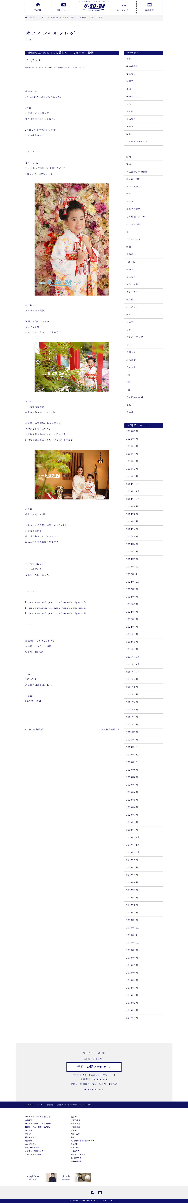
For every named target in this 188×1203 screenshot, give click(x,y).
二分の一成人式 (134, 337)
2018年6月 (132, 973)
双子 (128, 194)
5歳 (128, 382)
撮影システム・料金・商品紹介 (38, 1127)
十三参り (131, 119)
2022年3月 (132, 634)
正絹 (128, 89)
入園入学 (131, 352)
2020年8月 (132, 777)
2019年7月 (132, 875)
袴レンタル (132, 292)
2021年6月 (132, 702)
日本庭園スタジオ (135, 217)
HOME (38, 10)
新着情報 (28, 1141)
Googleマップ (94, 1089)
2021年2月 (132, 732)
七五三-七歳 (76, 1120)
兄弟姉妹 (131, 254)
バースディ (132, 307)
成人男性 (74, 1144)
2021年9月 (132, 679)
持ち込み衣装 (133, 209)
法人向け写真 (76, 1158)
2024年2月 (132, 469)
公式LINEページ (32, 1148)
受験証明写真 (76, 1161)
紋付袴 (129, 299)
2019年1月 (132, 920)
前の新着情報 (34, 729)
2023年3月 (132, 551)
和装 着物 (132, 284)
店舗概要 (149, 10)
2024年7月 (132, 431)
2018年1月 (132, 1010)
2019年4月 (132, 897)
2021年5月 (132, 709)
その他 (129, 412)
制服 (128, 247)
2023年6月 (132, 529)
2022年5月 (132, 619)
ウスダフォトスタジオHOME (37, 1117)
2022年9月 (132, 589)
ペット (129, 149)
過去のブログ (30, 1137)
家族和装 (131, 74)
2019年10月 (133, 852)
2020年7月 (132, 785)
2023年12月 (133, 484)
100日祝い (132, 262)
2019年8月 (132, 867)
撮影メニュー (63, 10)
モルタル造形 (133, 224)
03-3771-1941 (96, 1059)
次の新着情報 (109, 729)
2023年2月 (132, 559)
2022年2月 (132, 642)
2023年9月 (132, 506)
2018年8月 (132, 958)
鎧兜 (128, 156)
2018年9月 (132, 950)
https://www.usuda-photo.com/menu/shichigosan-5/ (55, 608)
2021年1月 (132, 740)
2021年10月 (133, 672)
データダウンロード (33, 1154)
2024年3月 (132, 461)
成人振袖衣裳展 (134, 397)
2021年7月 (132, 694)
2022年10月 (133, 582)
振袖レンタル (133, 96)
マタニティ (75, 1148)
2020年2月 (132, 822)
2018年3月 (132, 995)
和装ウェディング (78, 1154)
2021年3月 (132, 724)
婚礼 (128, 314)
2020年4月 (132, 807)
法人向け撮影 (133, 179)
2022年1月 (132, 649)
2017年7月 (132, 1018)
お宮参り (131, 277)
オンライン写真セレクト (35, 1151)
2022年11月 (133, 574)
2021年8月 (132, 687)
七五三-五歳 (76, 1124)
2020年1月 (132, 830)
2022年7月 (132, 604)
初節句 (129, 269)
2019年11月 (133, 845)
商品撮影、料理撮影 (137, 172)
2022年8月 (132, 597)
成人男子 (131, 360)
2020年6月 (132, 792)
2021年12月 (133, 657)
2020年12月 (133, 747)
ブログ (28, 1134)
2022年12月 (133, 567)
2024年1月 (132, 476)
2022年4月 (132, 627)
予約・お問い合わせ (93, 1067)
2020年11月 (133, 755)
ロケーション (133, 239)
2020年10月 (133, 762)
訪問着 (129, 81)
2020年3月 (132, 815)
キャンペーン (133, 187)
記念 (128, 134)
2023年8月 (132, 514)
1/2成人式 (75, 1151)
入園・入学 (75, 1134)
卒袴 (128, 104)
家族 (128, 329)
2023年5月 (132, 536)
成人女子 (131, 367)
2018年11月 (133, 935)
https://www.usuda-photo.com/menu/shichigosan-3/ (55, 613)
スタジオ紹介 (30, 1144)
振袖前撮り (132, 66)
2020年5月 (132, 800)
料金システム (124, 10)
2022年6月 (132, 612)
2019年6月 (132, 882)
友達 (128, 164)
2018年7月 (132, 965)
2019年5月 (132, 890)
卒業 (128, 344)
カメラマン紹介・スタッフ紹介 (38, 1124)
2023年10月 (133, 499)
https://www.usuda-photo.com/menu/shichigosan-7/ (55, 602)
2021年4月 (132, 717)
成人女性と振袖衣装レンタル (82, 1141)
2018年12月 (133, 928)
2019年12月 (133, 837)
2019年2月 (132, 912)
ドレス (129, 202)
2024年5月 (132, 446)
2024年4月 (132, 454)
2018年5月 (132, 980)
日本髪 (129, 111)
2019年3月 (132, 905)
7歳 (128, 390)
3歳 (128, 375)
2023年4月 (132, 544)
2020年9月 (132, 770)
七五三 (129, 405)
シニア (129, 322)
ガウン (129, 59)
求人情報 (28, 1131)
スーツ (129, 126)
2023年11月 (133, 491)
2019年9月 (132, 860)
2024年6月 (132, 439)
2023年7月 (132, 521)
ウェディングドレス (137, 141)
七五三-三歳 (76, 1127)
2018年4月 (132, 988)
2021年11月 (133, 664)
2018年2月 (132, 1003)
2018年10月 (133, 943)
